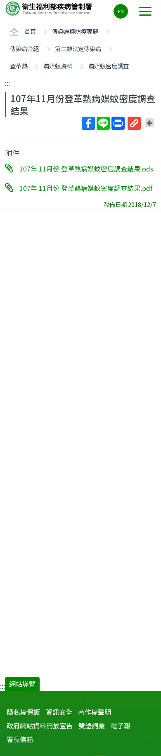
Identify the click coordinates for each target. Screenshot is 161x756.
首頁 (30, 31)
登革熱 (18, 65)
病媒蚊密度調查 (108, 65)
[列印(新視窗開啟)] (118, 123)
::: (7, 83)
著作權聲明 (94, 712)
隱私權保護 (23, 712)
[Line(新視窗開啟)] (103, 123)
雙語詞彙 (91, 725)
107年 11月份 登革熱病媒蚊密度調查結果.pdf (85, 188)
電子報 (120, 725)
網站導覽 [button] (22, 684)
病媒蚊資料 (57, 65)
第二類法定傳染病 (78, 48)
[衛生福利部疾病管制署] (49, 8)
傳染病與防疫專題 (75, 31)
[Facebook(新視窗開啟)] (88, 123)
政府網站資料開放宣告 (40, 725)
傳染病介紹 (24, 48)
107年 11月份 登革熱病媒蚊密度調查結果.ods (86, 169)
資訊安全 (59, 712)
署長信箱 (20, 739)
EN (121, 11)
